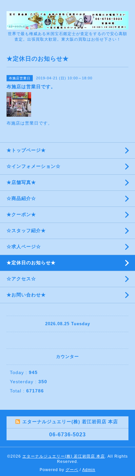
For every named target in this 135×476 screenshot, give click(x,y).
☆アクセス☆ (21, 278)
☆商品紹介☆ (21, 198)
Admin (88, 469)
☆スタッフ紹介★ (26, 230)
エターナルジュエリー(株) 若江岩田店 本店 (63, 456)
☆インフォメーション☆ (34, 166)
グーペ (72, 469)
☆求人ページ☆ (24, 246)
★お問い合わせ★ (26, 294)
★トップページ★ (26, 150)
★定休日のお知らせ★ (31, 262)
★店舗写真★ (21, 182)
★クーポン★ (21, 214)
